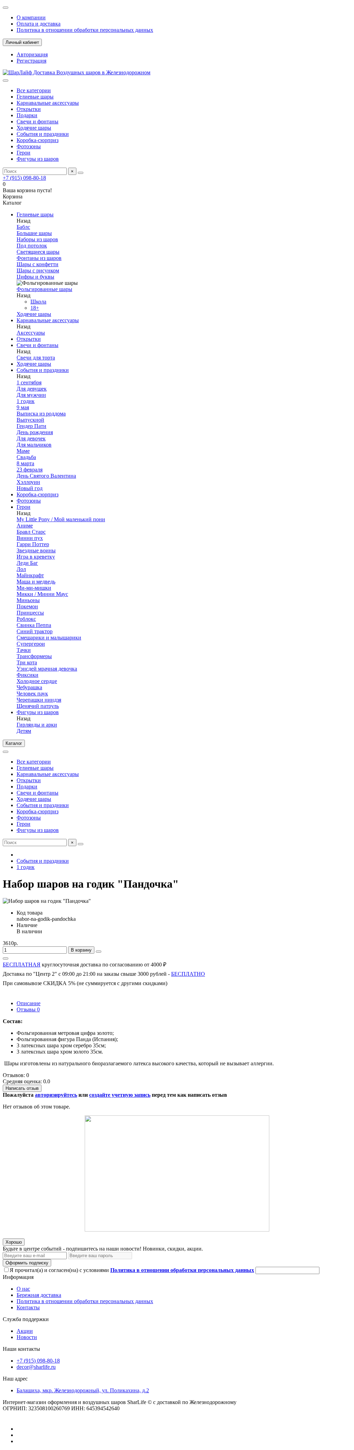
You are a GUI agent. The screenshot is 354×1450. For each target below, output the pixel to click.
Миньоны (28, 600)
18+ (34, 308)
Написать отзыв (22, 1088)
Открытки (29, 109)
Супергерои (31, 644)
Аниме (25, 525)
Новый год (30, 488)
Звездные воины (36, 550)
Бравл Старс (31, 532)
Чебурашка (29, 687)
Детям (24, 731)
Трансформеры (34, 656)
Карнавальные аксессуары (48, 103)
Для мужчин (31, 395)
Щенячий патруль (38, 706)
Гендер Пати (31, 426)
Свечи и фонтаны (37, 121)
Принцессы (30, 613)
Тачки (24, 650)
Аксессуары (31, 333)
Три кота (27, 662)
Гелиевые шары (35, 97)
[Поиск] (80, 173)
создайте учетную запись (119, 1095)
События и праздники (43, 134)
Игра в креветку (36, 557)
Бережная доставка (39, 1295)
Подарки (27, 115)
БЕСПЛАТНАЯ (21, 964)
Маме (23, 451)
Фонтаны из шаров (39, 258)
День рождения (35, 432)
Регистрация (31, 61)
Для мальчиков (34, 445)
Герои (23, 153)
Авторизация (32, 54)
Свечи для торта (36, 358)
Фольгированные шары (44, 289)
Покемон (27, 606)
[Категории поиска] (5, 80)
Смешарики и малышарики (49, 637)
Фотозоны (29, 146)
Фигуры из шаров (38, 159)
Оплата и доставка (38, 24)
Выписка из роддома (41, 414)
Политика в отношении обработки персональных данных (85, 30)
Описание (28, 1003)
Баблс (23, 227)
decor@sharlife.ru (36, 1367)
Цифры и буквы (35, 277)
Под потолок (32, 246)
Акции (25, 1331)
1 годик (26, 401)
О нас (23, 1289)
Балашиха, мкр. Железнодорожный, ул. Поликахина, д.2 (83, 1390)
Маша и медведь (36, 581)
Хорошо (14, 1242)
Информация (18, 1277)
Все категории (34, 90)
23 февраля (30, 470)
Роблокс (26, 619)
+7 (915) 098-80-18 (24, 178)
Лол (21, 569)
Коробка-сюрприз (37, 140)
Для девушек (32, 389)
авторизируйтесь (56, 1095)
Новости (27, 1337)
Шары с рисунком (38, 270)
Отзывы (28, 1009)
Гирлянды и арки (37, 725)
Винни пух (30, 538)
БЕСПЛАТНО (188, 974)
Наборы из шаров (37, 239)
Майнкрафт (30, 575)
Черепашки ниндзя (39, 700)
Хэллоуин (28, 482)
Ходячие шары (34, 128)
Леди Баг (27, 563)
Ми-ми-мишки (34, 588)
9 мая (23, 407)
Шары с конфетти (37, 264)
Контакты (28, 1307)
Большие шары (34, 233)
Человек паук (32, 693)
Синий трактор (35, 631)
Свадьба (26, 457)
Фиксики (27, 675)
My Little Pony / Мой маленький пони (61, 519)
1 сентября (29, 382)
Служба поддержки (26, 1319)
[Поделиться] (5, 958)
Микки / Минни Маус (42, 594)
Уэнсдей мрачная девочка (47, 669)
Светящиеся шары (38, 252)
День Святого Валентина (46, 476)
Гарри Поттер (33, 544)
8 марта (25, 463)
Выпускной (30, 420)
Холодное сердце (37, 681)
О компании (31, 17)
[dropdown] (5, 8)
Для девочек (31, 438)
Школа (38, 302)
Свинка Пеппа (34, 625)
